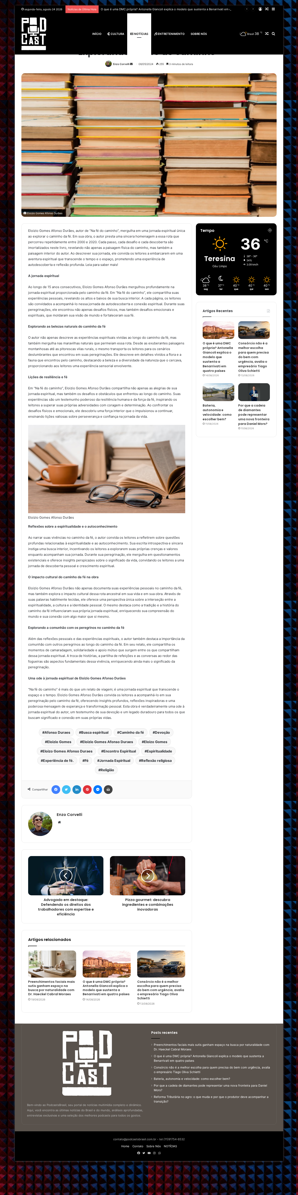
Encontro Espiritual (119, 751)
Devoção (162, 732)
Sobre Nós (199, 34)
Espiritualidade (159, 751)
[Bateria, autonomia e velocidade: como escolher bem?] (218, 392)
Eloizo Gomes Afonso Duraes (67, 751)
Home (125, 1146)
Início (96, 34)
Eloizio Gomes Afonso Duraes (107, 742)
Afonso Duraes (57, 732)
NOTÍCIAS (141, 34)
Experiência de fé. (58, 760)
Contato (137, 1146)
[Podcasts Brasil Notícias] (33, 33)
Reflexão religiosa (156, 760)
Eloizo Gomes (155, 742)
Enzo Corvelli (121, 64)
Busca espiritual (94, 732)
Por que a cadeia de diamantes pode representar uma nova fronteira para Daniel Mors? (253, 414)
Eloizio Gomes (59, 742)
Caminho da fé (131, 732)
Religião (107, 770)
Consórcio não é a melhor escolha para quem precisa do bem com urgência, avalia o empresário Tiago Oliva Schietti (179, 9)
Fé (87, 760)
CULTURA (117, 34)
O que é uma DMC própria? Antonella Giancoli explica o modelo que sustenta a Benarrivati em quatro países (106, 988)
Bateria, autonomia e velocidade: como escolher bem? (217, 412)
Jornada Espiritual (114, 760)
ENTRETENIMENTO (171, 34)
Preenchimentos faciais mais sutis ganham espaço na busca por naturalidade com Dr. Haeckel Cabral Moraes (51, 988)
